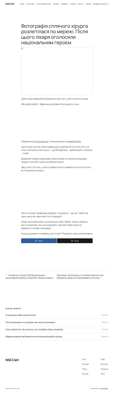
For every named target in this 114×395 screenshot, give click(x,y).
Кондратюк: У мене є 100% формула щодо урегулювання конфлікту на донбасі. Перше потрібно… (30, 276)
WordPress (104, 388)
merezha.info (74, 141)
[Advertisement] (57, 122)
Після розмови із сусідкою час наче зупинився (30, 322)
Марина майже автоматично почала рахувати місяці (34, 336)
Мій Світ (10, 3)
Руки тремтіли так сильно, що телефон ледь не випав (34, 329)
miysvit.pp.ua (41, 141)
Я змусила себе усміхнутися (21, 315)
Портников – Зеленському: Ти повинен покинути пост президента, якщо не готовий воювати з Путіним (80, 276)
